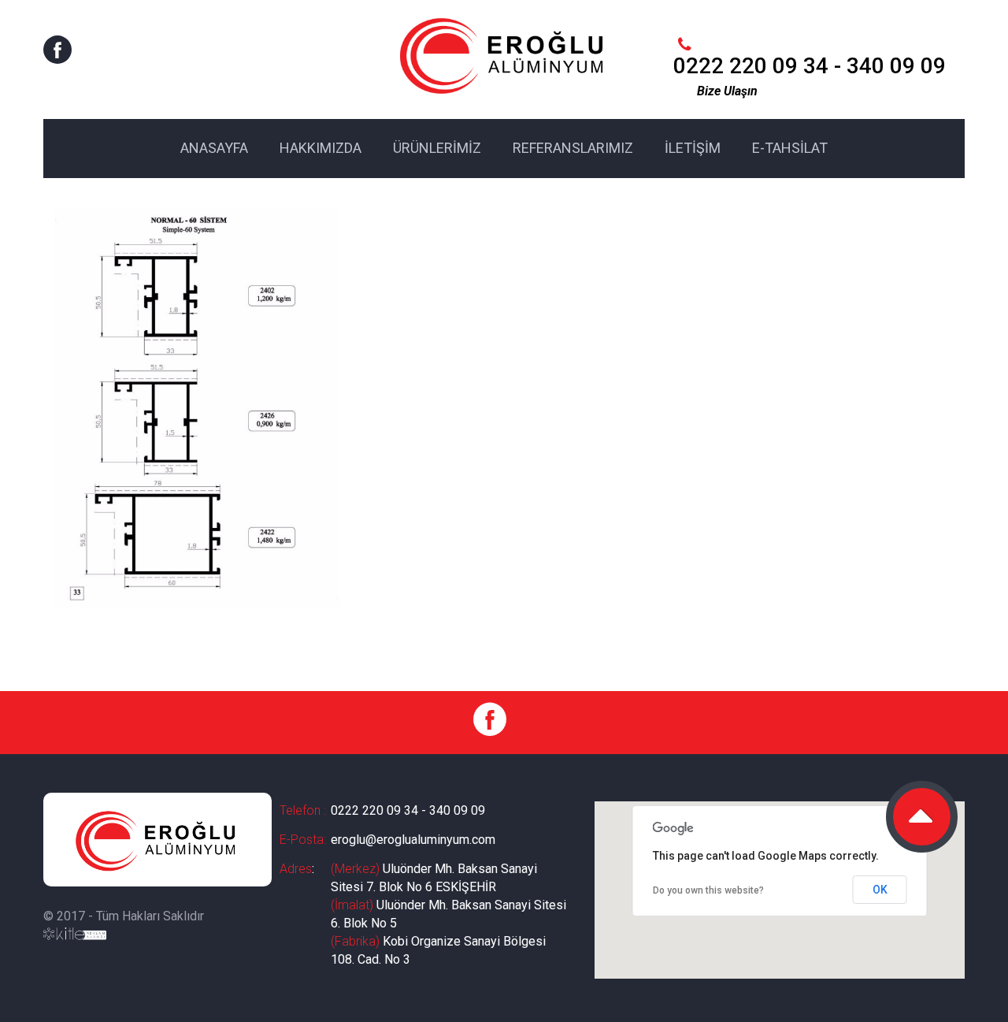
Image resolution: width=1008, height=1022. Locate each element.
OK (880, 889)
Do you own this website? (708, 890)
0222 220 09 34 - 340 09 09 (408, 810)
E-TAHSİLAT (790, 147)
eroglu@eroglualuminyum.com (413, 839)
